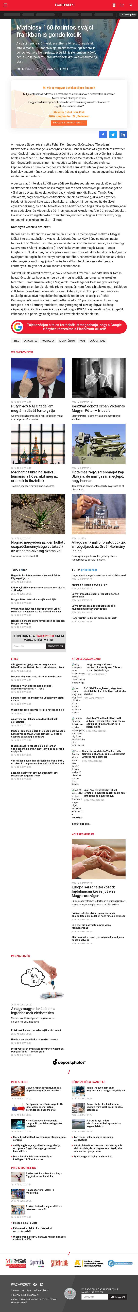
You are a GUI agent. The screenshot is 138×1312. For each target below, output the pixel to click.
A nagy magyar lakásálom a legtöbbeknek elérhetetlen (34, 720)
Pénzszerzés (20, 956)
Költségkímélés (83, 834)
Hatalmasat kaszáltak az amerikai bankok (34, 1039)
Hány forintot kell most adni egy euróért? (95, 618)
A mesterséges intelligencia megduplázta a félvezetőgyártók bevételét (44, 1123)
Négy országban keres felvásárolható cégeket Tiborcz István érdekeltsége (104, 667)
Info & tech (19, 1082)
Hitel (16, 340)
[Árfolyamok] (122, 5)
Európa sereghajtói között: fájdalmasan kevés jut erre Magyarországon (93, 891)
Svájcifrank (97, 340)
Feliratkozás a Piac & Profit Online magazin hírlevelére (99, 1291)
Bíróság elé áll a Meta (25, 1223)
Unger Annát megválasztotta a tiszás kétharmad (99, 575)
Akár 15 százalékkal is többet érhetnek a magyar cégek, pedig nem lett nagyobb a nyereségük (105, 793)
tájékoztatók (33, 1299)
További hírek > (81, 824)
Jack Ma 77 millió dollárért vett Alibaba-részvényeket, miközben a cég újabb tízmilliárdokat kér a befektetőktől (105, 722)
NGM (82, 340)
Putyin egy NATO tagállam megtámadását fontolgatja (33, 408)
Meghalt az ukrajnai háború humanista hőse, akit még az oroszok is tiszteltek (34, 476)
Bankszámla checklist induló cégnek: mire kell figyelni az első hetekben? (105, 1107)
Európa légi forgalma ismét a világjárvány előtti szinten (37, 699)
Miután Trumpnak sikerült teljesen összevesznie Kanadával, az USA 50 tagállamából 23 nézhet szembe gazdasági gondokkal (38, 734)
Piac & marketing (23, 1167)
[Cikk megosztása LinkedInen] (123, 134)
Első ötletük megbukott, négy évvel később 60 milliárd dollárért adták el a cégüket (104, 691)
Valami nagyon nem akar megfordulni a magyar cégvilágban (106, 1089)
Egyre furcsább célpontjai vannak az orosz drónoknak (95, 595)
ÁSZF (28, 1291)
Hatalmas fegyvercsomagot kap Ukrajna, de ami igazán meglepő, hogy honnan (98, 476)
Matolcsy (48, 340)
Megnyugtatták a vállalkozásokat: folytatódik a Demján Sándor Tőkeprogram (37, 1050)
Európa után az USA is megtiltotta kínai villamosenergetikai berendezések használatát (44, 1107)
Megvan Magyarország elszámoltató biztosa (36, 676)
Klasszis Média (19, 1302)
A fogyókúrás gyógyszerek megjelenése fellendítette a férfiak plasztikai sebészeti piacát (38, 666)
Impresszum (17, 1291)
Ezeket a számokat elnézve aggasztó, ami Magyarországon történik (34, 774)
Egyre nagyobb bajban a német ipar (93, 1156)
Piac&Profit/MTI (56, 69)
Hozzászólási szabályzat (25, 1295)
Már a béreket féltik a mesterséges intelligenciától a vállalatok (32, 1158)
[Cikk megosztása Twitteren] (113, 134)
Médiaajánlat (41, 1291)
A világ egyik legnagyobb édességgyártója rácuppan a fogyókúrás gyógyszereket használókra (36, 1148)
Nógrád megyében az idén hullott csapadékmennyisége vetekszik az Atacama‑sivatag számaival (38, 546)
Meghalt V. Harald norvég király (89, 584)
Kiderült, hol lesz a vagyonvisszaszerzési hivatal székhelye (38, 589)
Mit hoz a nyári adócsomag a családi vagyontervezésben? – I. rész (31, 687)
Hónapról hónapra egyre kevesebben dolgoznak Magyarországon (38, 622)
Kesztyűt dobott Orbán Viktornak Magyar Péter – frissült (98, 408)
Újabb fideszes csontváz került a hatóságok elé (37, 709)
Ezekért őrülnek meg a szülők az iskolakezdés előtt (44, 1208)
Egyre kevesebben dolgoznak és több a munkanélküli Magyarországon (93, 607)
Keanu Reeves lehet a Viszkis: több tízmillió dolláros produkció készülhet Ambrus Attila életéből (103, 754)
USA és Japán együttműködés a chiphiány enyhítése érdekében (43, 1089)
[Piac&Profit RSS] (41, 1284)
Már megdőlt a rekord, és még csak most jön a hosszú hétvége (98, 938)
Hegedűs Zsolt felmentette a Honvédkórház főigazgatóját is (35, 577)
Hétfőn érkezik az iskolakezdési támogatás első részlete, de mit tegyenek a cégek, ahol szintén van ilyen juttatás (98, 1148)
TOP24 (19, 569)
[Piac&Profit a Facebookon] (35, 1284)
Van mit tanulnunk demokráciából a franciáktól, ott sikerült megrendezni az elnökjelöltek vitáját (38, 762)
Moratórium (67, 340)
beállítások (49, 1299)
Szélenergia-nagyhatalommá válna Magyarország (91, 926)
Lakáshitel (30, 340)
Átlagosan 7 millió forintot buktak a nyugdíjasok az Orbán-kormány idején (99, 546)
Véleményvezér (22, 352)
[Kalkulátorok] (114, 5)
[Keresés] (131, 5)
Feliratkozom (55, 646)
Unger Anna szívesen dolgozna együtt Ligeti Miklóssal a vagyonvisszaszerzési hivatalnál (36, 610)
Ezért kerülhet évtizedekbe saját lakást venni (36, 1030)
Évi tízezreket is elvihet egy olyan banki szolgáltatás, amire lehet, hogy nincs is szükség (99, 914)
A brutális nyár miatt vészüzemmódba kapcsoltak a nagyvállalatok (104, 1123)
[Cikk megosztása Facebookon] (103, 134)
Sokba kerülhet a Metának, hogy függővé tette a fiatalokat (44, 1175)
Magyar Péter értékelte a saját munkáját (33, 599)
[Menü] (5, 5)
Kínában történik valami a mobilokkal (40, 1191)
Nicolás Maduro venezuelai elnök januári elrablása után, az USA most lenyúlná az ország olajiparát (37, 749)
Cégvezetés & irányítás (88, 1082)
